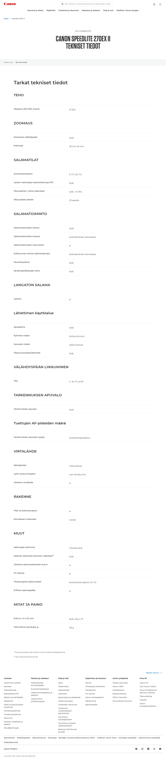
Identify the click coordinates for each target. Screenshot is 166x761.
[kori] (160, 4)
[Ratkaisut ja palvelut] (101, 10)
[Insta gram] (142, 749)
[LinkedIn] (148, 749)
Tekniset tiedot (21, 62)
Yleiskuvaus (8, 62)
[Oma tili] (154, 4)
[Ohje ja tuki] (114, 10)
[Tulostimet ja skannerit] (80, 10)
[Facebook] (136, 749)
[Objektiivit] (56, 10)
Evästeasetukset (11, 742)
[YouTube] (160, 749)
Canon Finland (10, 749)
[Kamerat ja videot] (44, 10)
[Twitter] (154, 749)
